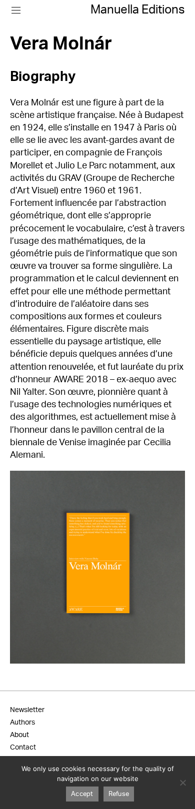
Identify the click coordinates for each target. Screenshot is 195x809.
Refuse (119, 794)
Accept (82, 794)
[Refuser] (183, 783)
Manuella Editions (137, 10)
